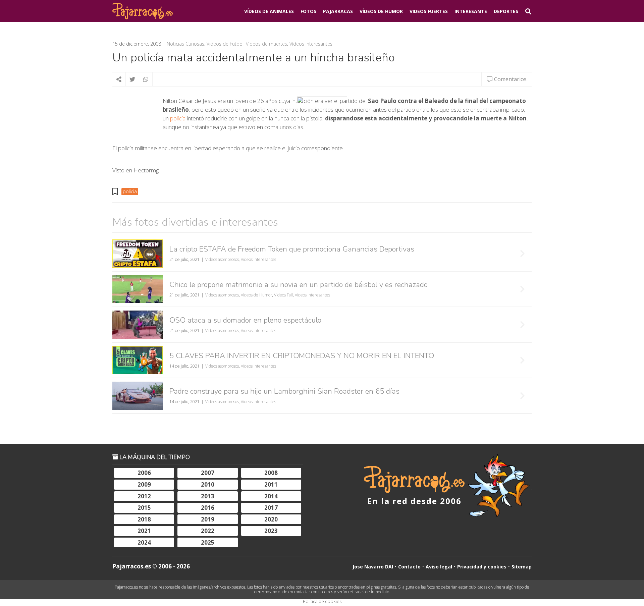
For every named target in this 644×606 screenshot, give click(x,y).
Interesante (470, 11)
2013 (207, 496)
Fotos (308, 11)
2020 (271, 519)
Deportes (506, 11)
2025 (207, 542)
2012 (144, 496)
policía (177, 118)
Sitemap (522, 566)
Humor (381, 11)
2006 (144, 473)
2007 (207, 473)
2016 (207, 507)
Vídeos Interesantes (310, 44)
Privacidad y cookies (481, 566)
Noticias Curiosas (185, 44)
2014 (271, 496)
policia (130, 191)
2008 (271, 473)
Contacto (409, 566)
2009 (144, 484)
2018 (144, 519)
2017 (271, 507)
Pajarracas (338, 11)
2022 (207, 531)
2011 (271, 484)
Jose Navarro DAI (373, 566)
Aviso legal (439, 566)
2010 (207, 484)
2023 (271, 531)
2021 (144, 531)
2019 (207, 519)
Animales (269, 11)
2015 (144, 507)
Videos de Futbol (225, 44)
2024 (144, 542)
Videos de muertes (266, 44)
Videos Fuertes (429, 11)
